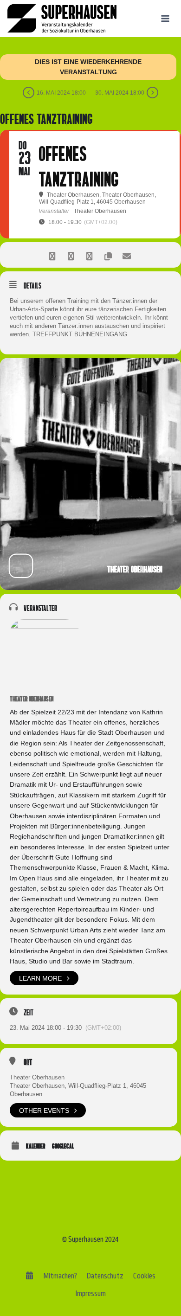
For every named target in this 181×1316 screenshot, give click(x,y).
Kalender (35, 1146)
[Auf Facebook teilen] (52, 255)
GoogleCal (63, 1146)
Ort (28, 1062)
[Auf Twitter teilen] (71, 255)
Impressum (90, 1293)
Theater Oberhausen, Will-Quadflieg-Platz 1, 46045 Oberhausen (78, 1090)
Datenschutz (104, 1276)
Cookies (144, 1276)
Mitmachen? (60, 1276)
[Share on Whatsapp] (89, 255)
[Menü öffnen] (165, 18)
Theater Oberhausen (31, 698)
